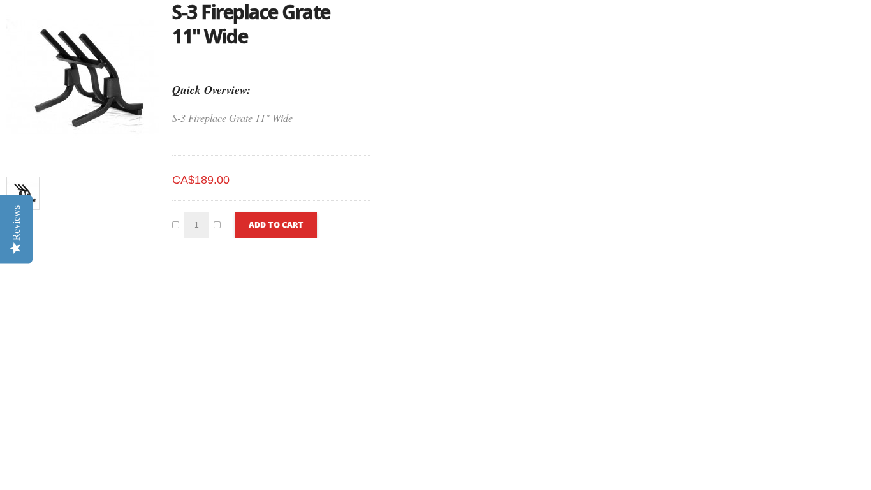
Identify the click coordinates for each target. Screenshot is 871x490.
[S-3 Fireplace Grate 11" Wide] (23, 193)
